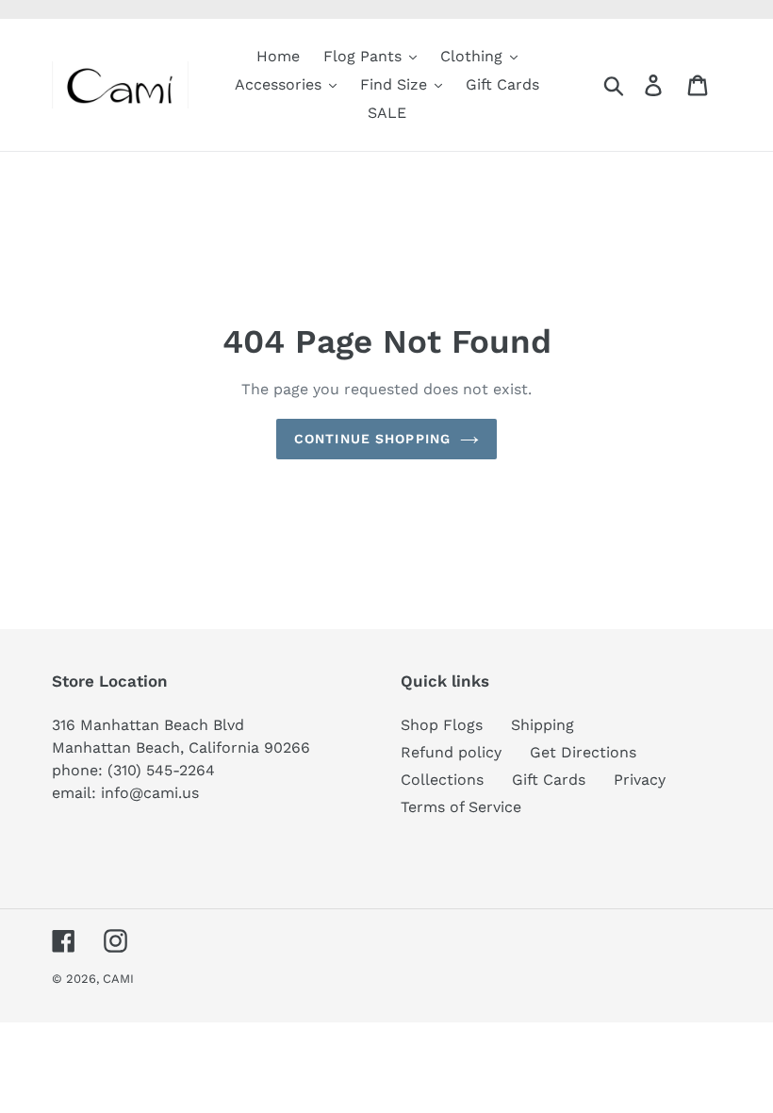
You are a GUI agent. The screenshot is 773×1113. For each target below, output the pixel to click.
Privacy (640, 780)
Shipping (542, 725)
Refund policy (451, 752)
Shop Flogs (442, 725)
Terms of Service (461, 807)
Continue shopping (372, 438)
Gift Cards (548, 780)
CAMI (118, 979)
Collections (442, 780)
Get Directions (583, 752)
